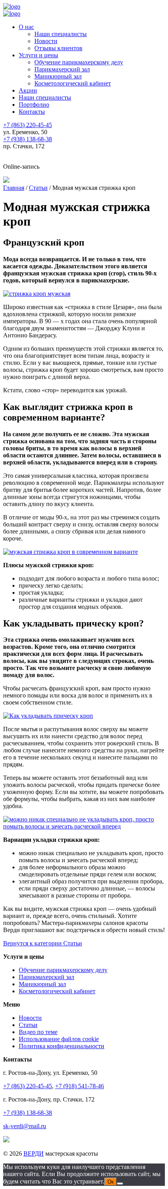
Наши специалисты (60, 34)
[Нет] (120, 1183)
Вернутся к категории (42, 943)
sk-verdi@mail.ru (24, 1126)
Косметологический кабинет (72, 83)
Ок (110, 1182)
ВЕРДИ (33, 1153)
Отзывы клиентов (58, 48)
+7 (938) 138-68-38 (27, 1112)
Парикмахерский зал (62, 69)
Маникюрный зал (58, 76)
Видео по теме (38, 1032)
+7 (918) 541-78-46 (79, 1086)
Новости (45, 41)
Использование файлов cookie (59, 1039)
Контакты (32, 111)
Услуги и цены (38, 55)
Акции (28, 90)
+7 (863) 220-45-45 (27, 1086)
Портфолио (34, 104)
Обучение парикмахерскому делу (78, 62)
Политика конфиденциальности (61, 1046)
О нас (26, 27)
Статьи (28, 1024)
